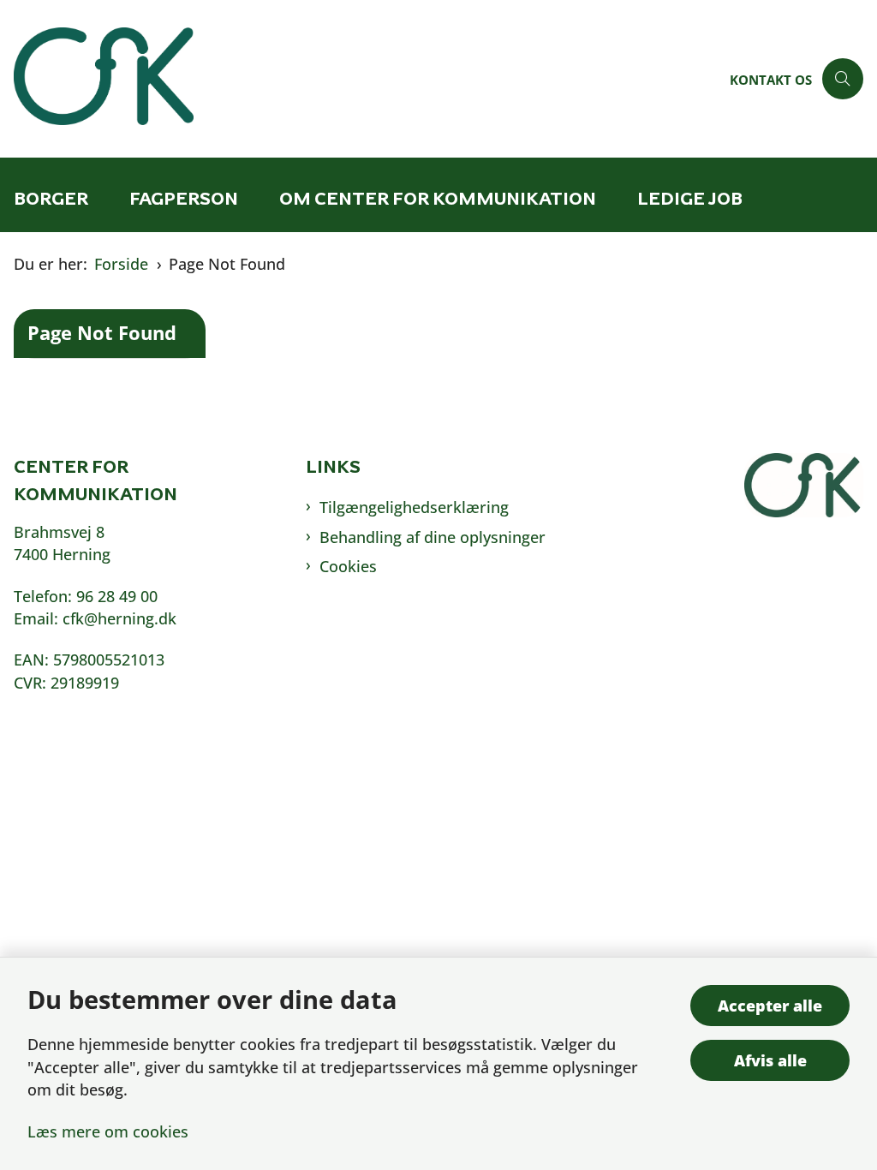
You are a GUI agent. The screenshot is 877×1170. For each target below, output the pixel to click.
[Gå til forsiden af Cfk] (359, 78)
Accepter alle (770, 1005)
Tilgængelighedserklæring (414, 507)
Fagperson (183, 198)
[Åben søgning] (842, 78)
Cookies (348, 566)
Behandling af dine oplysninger (432, 537)
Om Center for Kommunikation (437, 198)
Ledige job (690, 198)
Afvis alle (770, 1060)
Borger (51, 198)
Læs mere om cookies (107, 1131)
